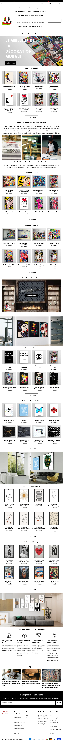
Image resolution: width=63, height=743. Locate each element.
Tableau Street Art (18, 720)
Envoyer (59, 702)
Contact (52, 733)
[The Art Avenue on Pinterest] (4, 3)
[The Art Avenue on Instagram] (1, 3)
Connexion (53, 3)
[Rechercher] (59, 21)
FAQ (51, 715)
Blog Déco (31, 667)
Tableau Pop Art (18, 717)
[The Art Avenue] (7, 20)
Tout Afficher (31, 117)
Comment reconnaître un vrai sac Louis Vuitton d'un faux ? (11, 683)
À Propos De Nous (30, 718)
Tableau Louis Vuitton (19, 722)
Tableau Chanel (18, 725)
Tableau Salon (17, 733)
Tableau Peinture (18, 731)
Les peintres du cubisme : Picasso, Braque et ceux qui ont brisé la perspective (51, 685)
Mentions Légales (54, 718)
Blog (27, 715)
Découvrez (11, 63)
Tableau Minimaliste (19, 728)
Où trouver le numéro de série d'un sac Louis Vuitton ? (31, 683)
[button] (35, 8)
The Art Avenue (10, 739)
